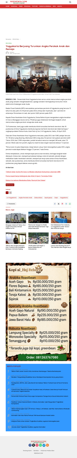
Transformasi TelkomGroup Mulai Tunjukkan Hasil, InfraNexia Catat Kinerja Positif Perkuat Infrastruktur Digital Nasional (39, 390)
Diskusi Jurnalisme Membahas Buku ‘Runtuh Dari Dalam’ (25, 180)
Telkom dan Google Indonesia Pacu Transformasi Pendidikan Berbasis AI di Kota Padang (15, 247)
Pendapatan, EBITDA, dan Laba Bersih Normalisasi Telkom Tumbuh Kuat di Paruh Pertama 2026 (39, 383)
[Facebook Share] (54, 203)
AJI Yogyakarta (11, 197)
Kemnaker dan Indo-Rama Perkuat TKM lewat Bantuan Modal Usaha (32, 415)
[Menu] (7, 2)
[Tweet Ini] (58, 203)
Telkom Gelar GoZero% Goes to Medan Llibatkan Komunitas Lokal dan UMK (33, 172)
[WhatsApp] (40, 445)
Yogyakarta (64, 197)
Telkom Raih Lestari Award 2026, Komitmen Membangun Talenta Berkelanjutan (36, 371)
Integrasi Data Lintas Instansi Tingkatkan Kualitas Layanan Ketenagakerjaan (35, 421)
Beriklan (36, 450)
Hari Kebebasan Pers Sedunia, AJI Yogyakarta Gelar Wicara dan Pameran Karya (60, 226)
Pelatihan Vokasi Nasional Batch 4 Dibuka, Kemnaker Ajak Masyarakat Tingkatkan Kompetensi (37, 403)
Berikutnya (10, 185)
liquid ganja (48, 197)
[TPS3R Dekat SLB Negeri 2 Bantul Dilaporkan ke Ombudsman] (38, 238)
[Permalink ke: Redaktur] (7, 53)
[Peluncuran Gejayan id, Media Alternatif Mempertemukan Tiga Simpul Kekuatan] (38, 217)
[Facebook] (30, 445)
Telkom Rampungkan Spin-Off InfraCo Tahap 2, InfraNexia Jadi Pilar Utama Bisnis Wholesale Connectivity (40, 409)
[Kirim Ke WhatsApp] (69, 203)
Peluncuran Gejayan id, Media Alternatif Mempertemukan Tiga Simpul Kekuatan (38, 226)
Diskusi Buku (38, 197)
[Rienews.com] (18, 2)
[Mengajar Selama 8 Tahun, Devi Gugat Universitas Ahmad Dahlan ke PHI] (16, 217)
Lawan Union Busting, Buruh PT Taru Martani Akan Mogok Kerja (61, 246)
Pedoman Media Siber (47, 450)
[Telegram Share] (66, 203)
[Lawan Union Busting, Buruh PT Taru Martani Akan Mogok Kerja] (61, 238)
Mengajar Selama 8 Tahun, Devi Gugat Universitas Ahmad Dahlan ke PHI (16, 226)
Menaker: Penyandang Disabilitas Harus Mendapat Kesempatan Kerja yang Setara (37, 377)
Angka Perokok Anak (25, 197)
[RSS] (47, 445)
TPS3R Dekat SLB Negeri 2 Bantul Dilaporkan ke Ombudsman (36, 247)
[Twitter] (33, 445)
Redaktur (12, 52)
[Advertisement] (38, 22)
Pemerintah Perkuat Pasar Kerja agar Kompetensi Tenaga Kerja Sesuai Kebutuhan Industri (39, 396)
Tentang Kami (27, 450)
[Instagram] (36, 445)
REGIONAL (9, 43)
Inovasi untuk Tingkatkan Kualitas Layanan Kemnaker (29, 427)
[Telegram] (43, 445)
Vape (56, 197)
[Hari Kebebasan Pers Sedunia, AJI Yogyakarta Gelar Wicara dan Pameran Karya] (61, 217)
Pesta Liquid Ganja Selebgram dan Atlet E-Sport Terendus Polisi (29, 176)
